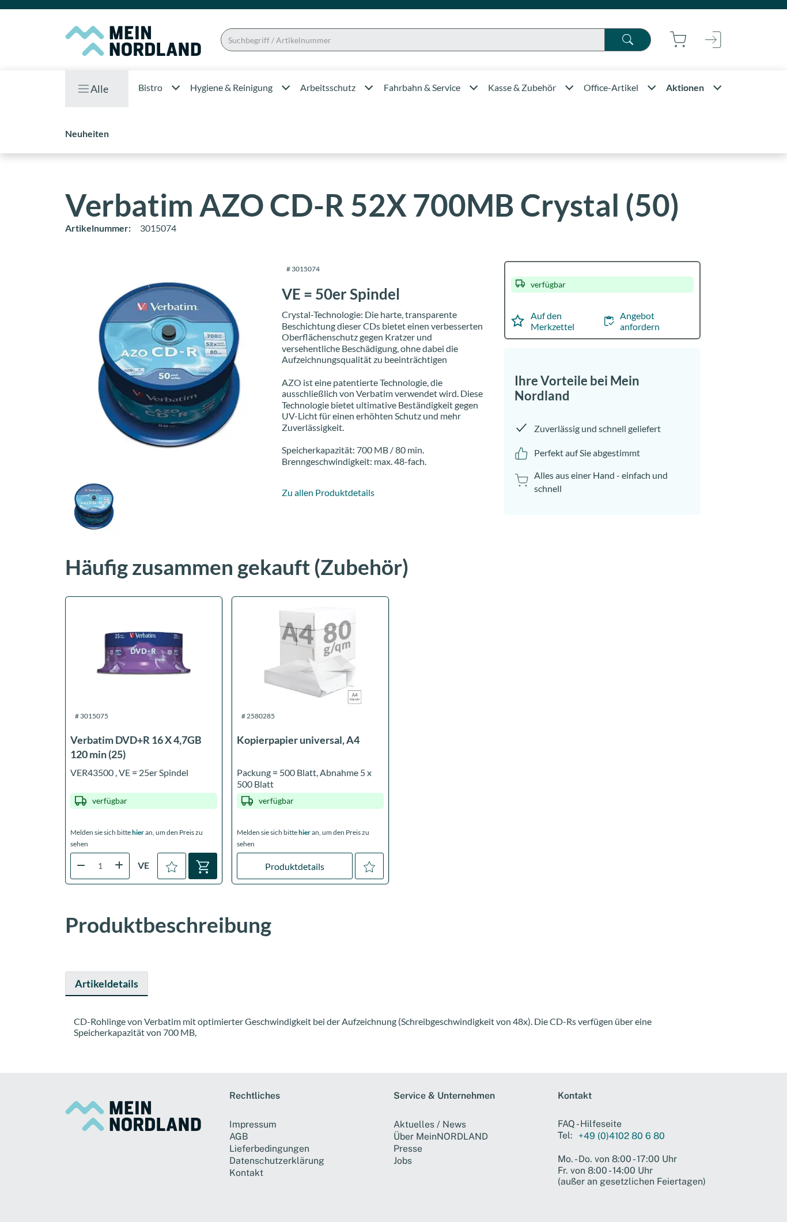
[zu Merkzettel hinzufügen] (171, 866)
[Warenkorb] (202, 866)
